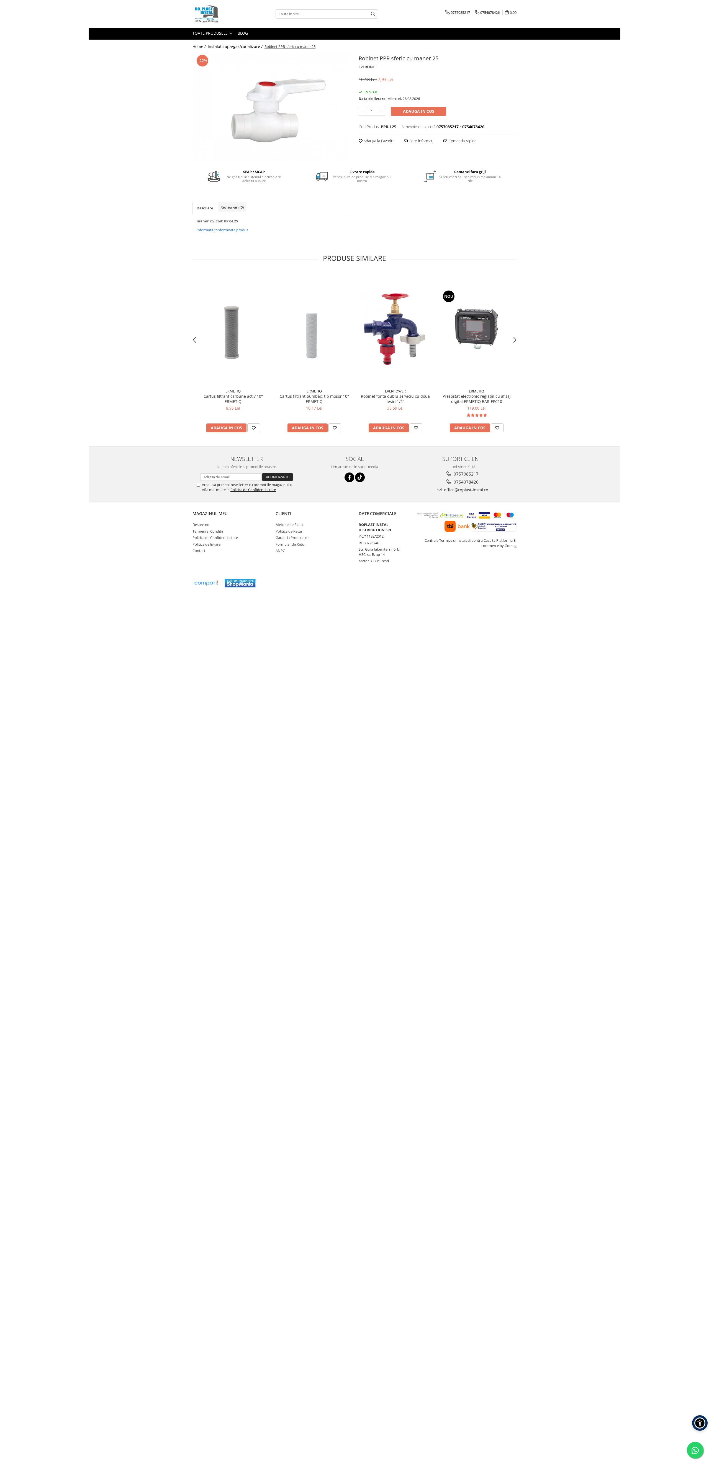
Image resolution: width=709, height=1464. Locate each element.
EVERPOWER (395, 391)
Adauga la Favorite (379, 140)
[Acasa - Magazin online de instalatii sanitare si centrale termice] (220, 14)
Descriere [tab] (205, 208)
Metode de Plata (289, 524)
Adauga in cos (418, 111)
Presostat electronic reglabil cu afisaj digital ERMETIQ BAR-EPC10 (477, 399)
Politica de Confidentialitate (253, 489)
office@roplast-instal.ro (465, 489)
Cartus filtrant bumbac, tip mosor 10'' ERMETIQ (314, 399)
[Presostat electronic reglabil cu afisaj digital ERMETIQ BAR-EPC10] (476, 328)
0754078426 (466, 482)
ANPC (280, 550)
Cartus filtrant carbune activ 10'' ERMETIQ (233, 399)
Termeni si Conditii (207, 531)
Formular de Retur (291, 544)
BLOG (243, 33)
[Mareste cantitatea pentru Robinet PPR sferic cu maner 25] (381, 111)
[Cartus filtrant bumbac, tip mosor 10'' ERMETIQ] (314, 328)
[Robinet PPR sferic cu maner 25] (271, 107)
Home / (199, 46)
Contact (198, 550)
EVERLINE (367, 66)
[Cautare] (373, 14)
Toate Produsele (210, 33)
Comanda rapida (461, 140)
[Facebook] (349, 477)
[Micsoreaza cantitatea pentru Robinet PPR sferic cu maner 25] (363, 111)
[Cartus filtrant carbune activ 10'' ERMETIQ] (233, 328)
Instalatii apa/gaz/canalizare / (236, 46)
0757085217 (466, 474)
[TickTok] (360, 477)
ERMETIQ (233, 391)
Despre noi (201, 524)
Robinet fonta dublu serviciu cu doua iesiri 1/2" (395, 399)
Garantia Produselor (292, 537)
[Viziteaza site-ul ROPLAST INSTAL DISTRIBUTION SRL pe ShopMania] (240, 583)
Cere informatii (421, 140)
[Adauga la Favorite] (253, 427)
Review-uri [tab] (232, 207)
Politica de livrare (206, 544)
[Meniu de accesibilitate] (700, 1423)
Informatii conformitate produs (222, 229)
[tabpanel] (271, 107)
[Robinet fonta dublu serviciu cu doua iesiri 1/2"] (395, 329)
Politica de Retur (289, 531)
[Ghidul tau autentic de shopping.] (206, 583)
